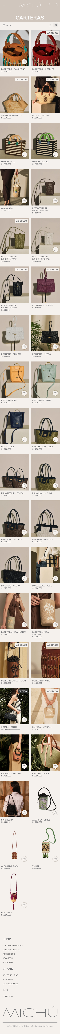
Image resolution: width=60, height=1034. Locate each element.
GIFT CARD (8, 962)
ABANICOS (8, 958)
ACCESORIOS (9, 954)
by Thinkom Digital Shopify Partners (37, 1026)
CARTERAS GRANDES (13, 945)
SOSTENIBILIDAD (10, 975)
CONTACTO (8, 996)
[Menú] (3, 4)
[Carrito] (56, 4)
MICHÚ (17, 1026)
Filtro (9, 25)
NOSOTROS (8, 979)
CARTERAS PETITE (11, 949)
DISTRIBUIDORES (10, 983)
